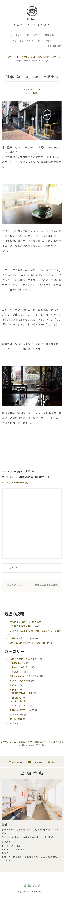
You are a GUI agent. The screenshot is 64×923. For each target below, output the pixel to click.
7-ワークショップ (19, 703)
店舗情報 (49, 35)
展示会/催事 (16, 717)
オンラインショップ (22, 40)
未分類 (13, 721)
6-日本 (13, 687)
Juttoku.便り (18, 661)
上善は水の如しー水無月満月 (24, 636)
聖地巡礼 (16, 695)
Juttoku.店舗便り (21, 665)
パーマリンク (11, 567)
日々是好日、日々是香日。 (17, 56)
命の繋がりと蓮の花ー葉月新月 (25, 620)
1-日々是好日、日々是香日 (23, 657)
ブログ (36, 35)
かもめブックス (13, 583)
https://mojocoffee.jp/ (15, 482)
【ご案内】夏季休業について (24, 624)
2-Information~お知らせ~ (23, 674)
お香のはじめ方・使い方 (22, 708)
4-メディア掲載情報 (20, 678)
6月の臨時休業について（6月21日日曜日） (31, 641)
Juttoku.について (19, 35)
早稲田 (36, 93)
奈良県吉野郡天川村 (22, 691)
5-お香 (13, 683)
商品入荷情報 (16, 712)
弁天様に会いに (22, 699)
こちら (46, 855)
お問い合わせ (45, 40)
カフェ (28, 93)
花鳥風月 (16, 669)
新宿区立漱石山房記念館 (47, 585)
